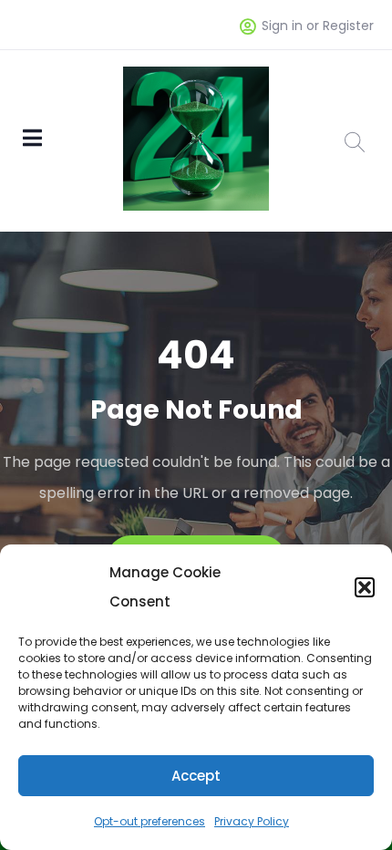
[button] (365, 587)
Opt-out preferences (149, 821)
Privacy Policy (251, 821)
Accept (196, 775)
